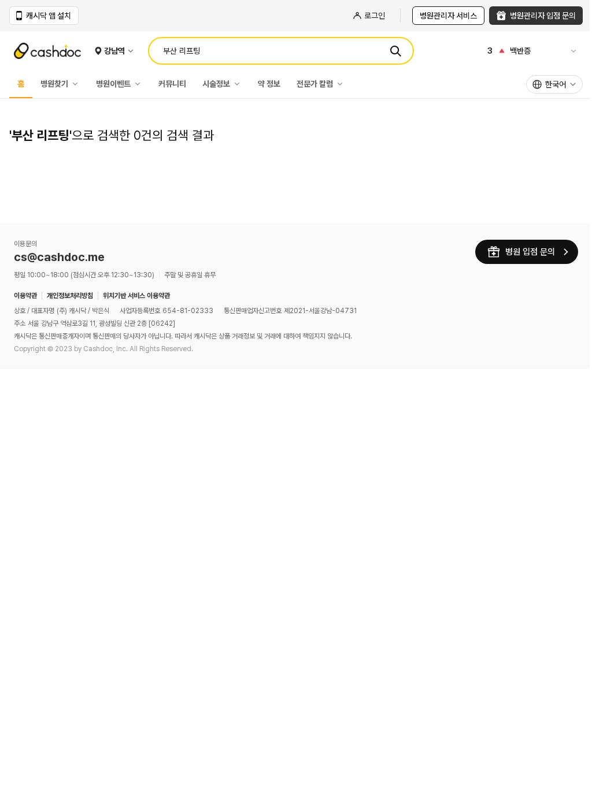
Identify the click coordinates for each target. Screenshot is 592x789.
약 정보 (269, 83)
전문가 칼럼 (315, 83)
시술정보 (216, 83)
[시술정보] (240, 83)
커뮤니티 (172, 83)
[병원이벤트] (140, 83)
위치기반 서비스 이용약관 (136, 296)
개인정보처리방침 (70, 296)
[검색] (395, 51)
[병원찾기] (78, 83)
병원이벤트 (113, 83)
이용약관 (25, 296)
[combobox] (554, 84)
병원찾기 (54, 83)
